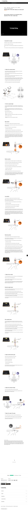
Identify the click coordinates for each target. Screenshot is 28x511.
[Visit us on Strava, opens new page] (15, 480)
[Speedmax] (14, 28)
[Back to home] (4, 1)
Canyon (5, 7)
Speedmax (19, 7)
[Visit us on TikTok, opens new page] (16, 480)
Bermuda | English (4, 508)
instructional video (21, 47)
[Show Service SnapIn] (27, 255)
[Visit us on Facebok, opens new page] (9, 480)
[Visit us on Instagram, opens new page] (11, 480)
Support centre (13, 7)
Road (16, 7)
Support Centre (8, 7)
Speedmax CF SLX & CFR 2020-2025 (8, 8)
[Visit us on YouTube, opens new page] (13, 480)
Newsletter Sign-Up (4, 480)
